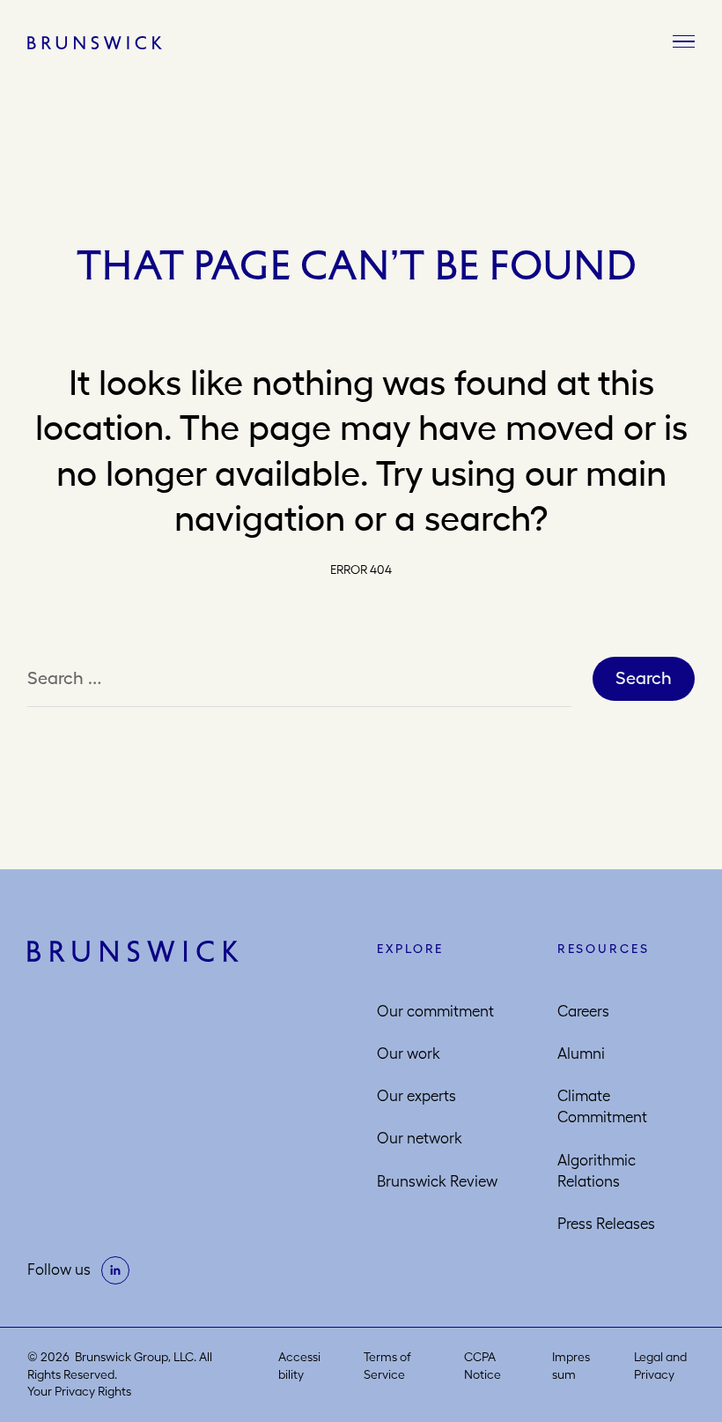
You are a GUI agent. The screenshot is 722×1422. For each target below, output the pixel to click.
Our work (408, 1053)
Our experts (416, 1096)
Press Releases (606, 1223)
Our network (419, 1138)
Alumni (581, 1053)
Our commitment (435, 1011)
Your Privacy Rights (79, 1391)
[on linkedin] (115, 1270)
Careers (583, 1011)
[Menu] (684, 42)
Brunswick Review (437, 1181)
